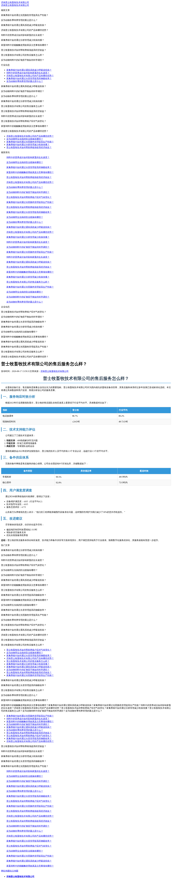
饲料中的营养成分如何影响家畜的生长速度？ (27, 73)
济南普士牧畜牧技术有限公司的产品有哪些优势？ (30, 75)
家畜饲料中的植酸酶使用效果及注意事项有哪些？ (30, 172)
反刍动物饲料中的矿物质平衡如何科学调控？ (27, 192)
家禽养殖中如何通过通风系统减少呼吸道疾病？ (29, 70)
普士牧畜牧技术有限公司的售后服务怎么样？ (27, 282)
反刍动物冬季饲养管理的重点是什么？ (24, 81)
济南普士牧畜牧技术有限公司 (15, 2)
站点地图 (14, 871)
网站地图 (5, 871)
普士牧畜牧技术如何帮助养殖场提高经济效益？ (29, 147)
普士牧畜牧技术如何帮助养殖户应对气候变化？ (29, 197)
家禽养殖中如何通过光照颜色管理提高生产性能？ (30, 142)
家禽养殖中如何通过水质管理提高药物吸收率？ (29, 78)
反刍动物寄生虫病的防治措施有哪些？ (24, 139)
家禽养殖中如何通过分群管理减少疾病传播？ (27, 144)
